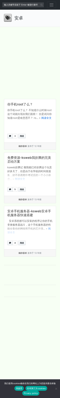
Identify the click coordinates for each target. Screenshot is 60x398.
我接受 (19, 388)
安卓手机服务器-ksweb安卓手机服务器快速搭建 (29, 213)
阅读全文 (46, 117)
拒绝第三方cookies (36, 388)
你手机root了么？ (20, 104)
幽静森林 (23, 146)
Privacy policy (31, 393)
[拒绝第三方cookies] (56, 388)
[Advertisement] (30, 60)
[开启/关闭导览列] (51, 5)
